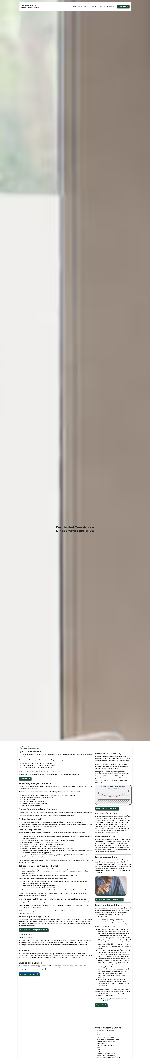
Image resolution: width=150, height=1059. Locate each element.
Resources (111, 6)
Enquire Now (122, 6)
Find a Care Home (98, 6)
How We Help (76, 6)
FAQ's (86, 6)
